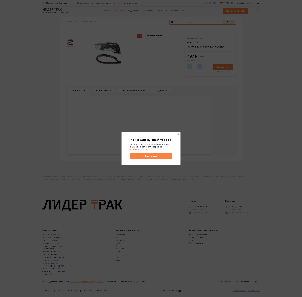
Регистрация (151, 156)
